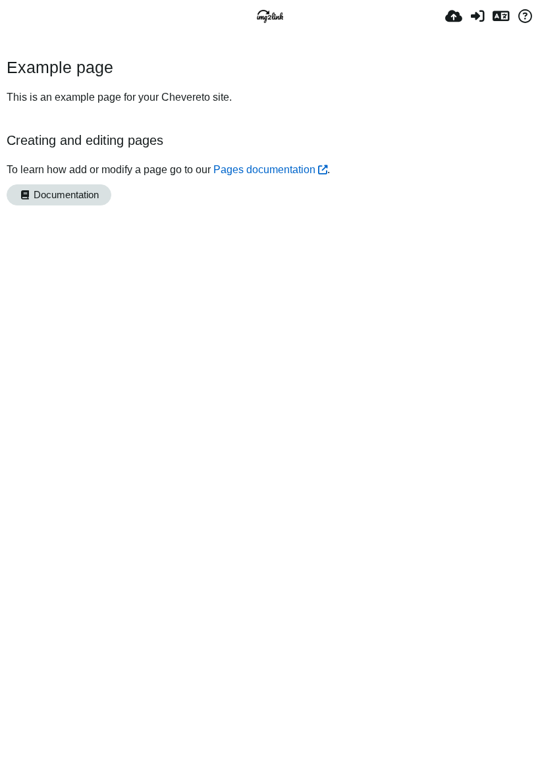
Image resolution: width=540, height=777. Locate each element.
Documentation (65, 195)
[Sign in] (477, 16)
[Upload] (453, 16)
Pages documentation (264, 169)
